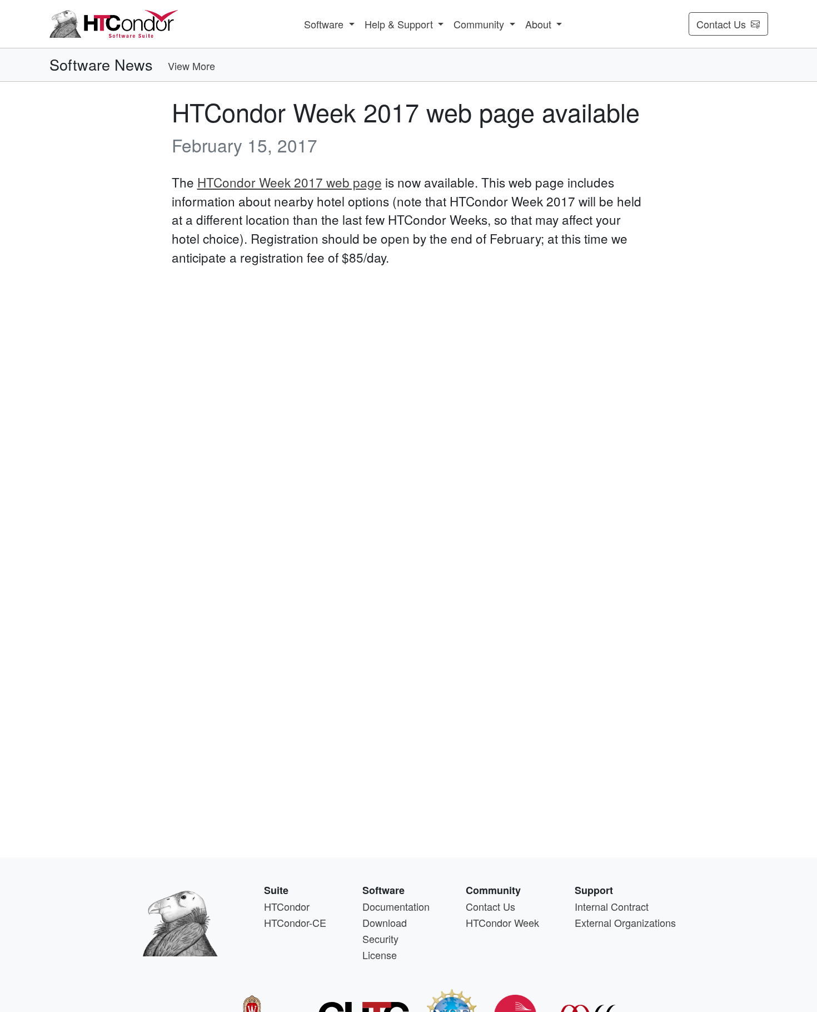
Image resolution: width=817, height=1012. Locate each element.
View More (191, 65)
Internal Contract (612, 906)
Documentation (396, 906)
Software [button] (325, 24)
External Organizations (625, 922)
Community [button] (480, 24)
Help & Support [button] (400, 24)
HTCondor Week (502, 922)
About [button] (539, 24)
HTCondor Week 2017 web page (289, 182)
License (379, 954)
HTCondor (287, 906)
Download (384, 922)
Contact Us (721, 24)
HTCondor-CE (295, 922)
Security (380, 938)
